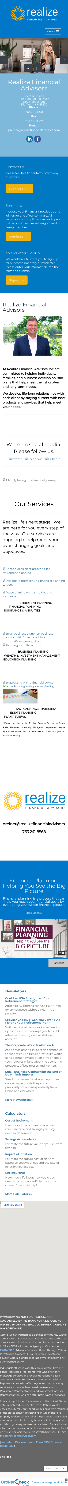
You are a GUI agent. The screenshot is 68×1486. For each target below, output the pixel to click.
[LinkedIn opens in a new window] (29, 139)
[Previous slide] (4, 60)
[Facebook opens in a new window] (37, 139)
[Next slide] (64, 60)
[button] (53, 31)
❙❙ (38, 68)
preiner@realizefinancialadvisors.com (34, 130)
